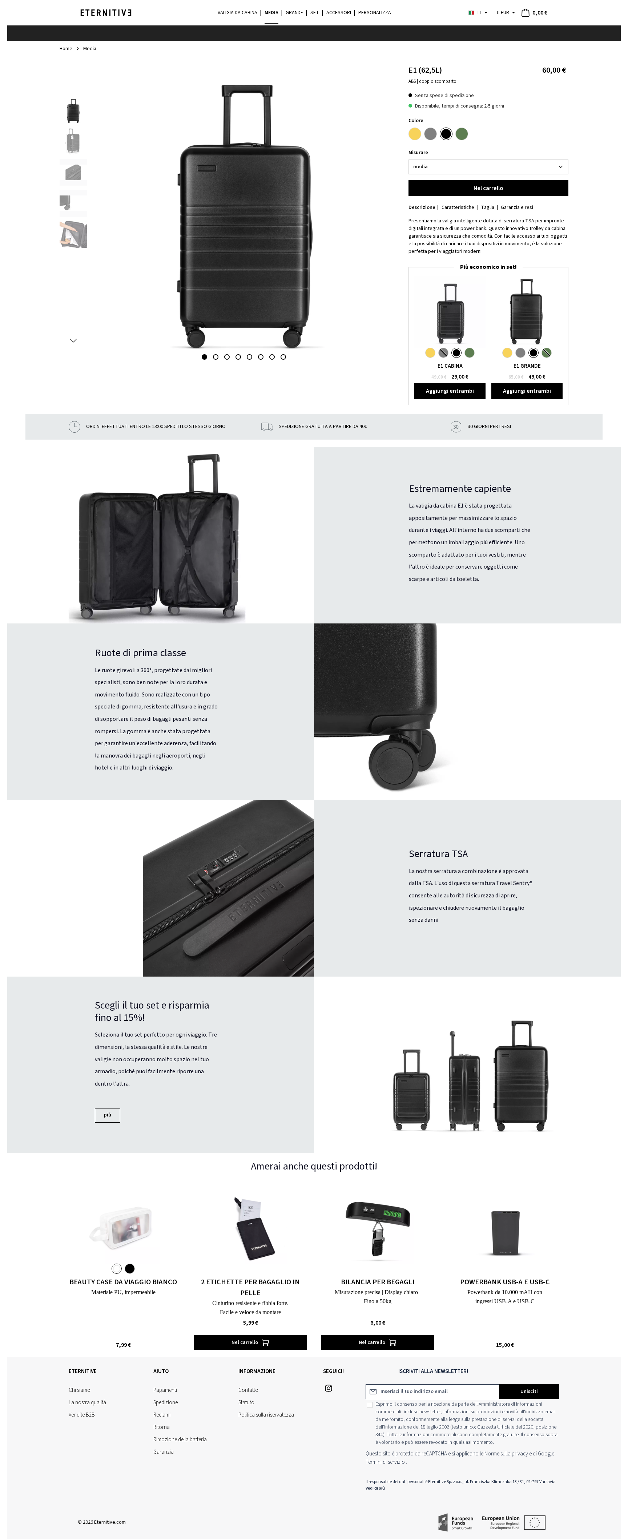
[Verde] (461, 134)
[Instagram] (329, 1390)
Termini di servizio (385, 1462)
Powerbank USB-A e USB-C (505, 1282)
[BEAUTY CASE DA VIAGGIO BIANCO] (123, 1227)
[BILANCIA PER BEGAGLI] (377, 1227)
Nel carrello (488, 188)
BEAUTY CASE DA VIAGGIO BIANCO (123, 1282)
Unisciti (529, 1391)
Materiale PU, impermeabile (123, 1292)
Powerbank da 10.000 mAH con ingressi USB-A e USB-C (504, 1296)
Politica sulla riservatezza (266, 1415)
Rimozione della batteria (180, 1439)
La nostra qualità (87, 1402)
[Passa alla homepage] (106, 12)
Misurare (418, 152)
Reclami (161, 1415)
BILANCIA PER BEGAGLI (378, 1282)
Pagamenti (165, 1390)
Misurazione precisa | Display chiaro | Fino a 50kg (377, 1296)
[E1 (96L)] (527, 312)
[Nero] (446, 134)
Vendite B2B (82, 1415)
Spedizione (165, 1402)
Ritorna (161, 1427)
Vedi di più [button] (375, 1488)
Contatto (248, 1390)
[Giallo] (414, 134)
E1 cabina (450, 366)
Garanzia (163, 1452)
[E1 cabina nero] (450, 312)
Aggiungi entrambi (450, 391)
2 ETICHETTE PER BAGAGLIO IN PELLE (250, 1287)
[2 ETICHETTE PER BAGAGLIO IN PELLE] (250, 1227)
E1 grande (527, 366)
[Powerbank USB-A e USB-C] (504, 1227)
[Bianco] (117, 1269)
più (107, 1115)
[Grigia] (430, 134)
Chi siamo (79, 1390)
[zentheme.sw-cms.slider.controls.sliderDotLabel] (204, 357)
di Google (543, 1454)
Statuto (246, 1402)
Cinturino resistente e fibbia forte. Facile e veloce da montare (250, 1307)
